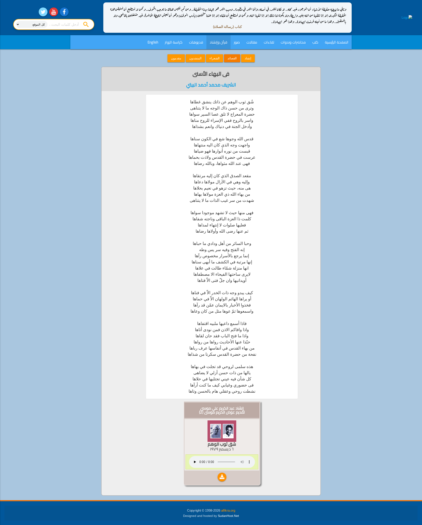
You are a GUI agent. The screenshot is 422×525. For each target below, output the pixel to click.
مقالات (251, 42)
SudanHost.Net (228, 516)
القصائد (232, 58)
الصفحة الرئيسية (336, 42)
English (152, 42)
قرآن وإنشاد (218, 42)
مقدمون (176, 58)
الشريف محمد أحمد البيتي (211, 84)
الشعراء (214, 58)
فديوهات (196, 42)
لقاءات (269, 42)
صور (237, 42)
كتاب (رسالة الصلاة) (227, 27)
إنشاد (248, 58)
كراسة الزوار (173, 42)
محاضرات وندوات (293, 42)
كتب (315, 42)
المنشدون (195, 58)
